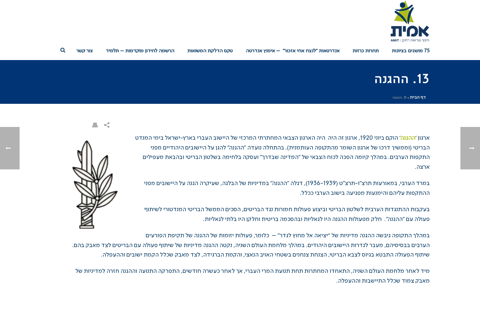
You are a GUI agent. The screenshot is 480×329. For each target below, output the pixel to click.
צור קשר (84, 51)
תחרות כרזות (366, 51)
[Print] (95, 125)
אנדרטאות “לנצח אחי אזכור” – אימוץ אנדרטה (293, 51)
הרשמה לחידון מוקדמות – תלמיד (140, 51)
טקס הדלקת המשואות (210, 51)
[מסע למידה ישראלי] (409, 21)
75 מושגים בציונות (411, 51)
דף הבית (418, 97)
